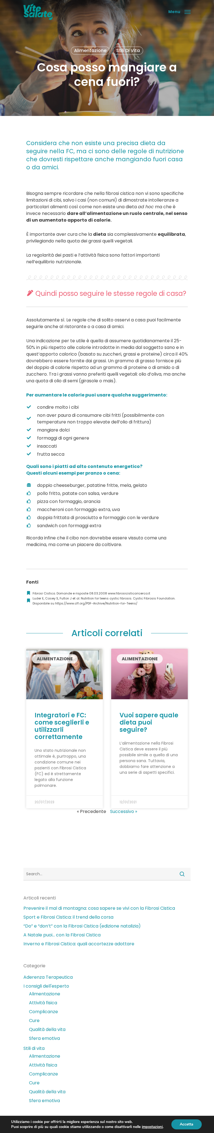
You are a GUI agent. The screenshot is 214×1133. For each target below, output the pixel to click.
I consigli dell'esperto (46, 986)
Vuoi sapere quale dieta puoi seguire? (149, 722)
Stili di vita (128, 50)
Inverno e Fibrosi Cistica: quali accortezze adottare (78, 944)
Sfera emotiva (44, 1038)
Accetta (186, 1124)
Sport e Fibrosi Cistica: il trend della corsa (68, 917)
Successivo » (123, 811)
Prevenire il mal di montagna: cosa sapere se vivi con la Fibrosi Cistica (99, 908)
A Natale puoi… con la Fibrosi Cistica (62, 935)
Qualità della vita (47, 1029)
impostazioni (152, 1126)
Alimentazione (90, 50)
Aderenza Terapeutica (48, 977)
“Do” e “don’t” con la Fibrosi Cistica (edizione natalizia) (82, 926)
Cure (34, 1020)
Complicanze (43, 1011)
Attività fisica (43, 1003)
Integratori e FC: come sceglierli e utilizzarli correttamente (62, 726)
